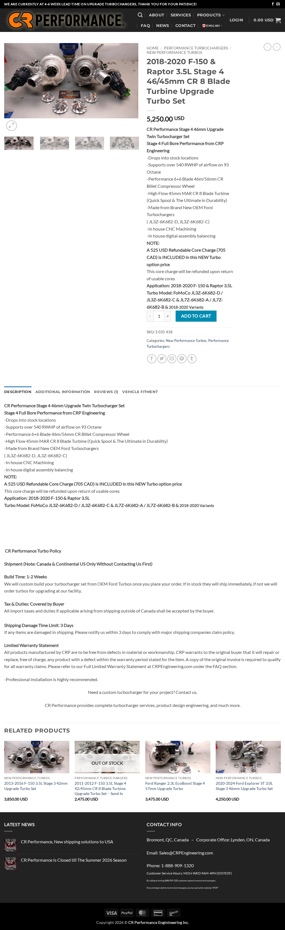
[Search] (140, 15)
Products (209, 15)
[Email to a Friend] (171, 358)
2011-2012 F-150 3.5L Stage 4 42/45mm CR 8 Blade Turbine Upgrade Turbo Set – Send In (100, 788)
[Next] (280, 776)
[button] (236, 20)
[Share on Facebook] (151, 358)
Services (181, 15)
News (162, 25)
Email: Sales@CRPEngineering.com (180, 852)
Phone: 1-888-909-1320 (170, 865)
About (156, 15)
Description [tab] (17, 392)
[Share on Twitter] (161, 358)
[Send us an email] (278, 4)
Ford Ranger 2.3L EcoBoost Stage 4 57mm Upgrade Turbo (175, 786)
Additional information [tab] (62, 392)
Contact (185, 25)
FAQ (145, 25)
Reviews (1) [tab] (106, 392)
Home (153, 48)
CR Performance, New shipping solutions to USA (67, 841)
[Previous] (4, 776)
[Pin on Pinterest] (181, 358)
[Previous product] (277, 47)
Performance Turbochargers (196, 48)
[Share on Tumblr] (191, 358)
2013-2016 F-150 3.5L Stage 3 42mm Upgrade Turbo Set (36, 786)
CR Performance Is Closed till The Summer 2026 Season (74, 859)
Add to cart (196, 315)
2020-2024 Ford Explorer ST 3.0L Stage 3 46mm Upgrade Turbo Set (244, 786)
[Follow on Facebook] (272, 4)
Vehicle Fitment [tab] (140, 392)
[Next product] (267, 47)
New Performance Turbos (174, 52)
